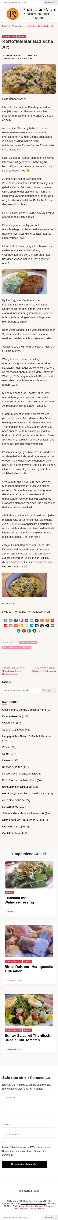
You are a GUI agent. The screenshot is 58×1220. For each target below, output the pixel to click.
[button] (55, 2)
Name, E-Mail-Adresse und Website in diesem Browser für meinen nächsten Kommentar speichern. (26, 1151)
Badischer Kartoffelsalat (16, 647)
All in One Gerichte (13, 800)
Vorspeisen (9, 36)
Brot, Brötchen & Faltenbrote (19, 780)
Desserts (7, 760)
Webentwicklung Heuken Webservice (33, 1204)
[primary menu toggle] (3, 14)
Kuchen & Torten (12, 767)
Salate (21, 36)
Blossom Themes (34, 1206)
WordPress (23, 1208)
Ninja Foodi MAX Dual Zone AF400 (23, 819)
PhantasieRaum (39, 9)
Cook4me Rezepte (13, 833)
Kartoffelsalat (28, 642)
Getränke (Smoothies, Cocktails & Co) (24, 793)
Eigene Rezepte (11, 716)
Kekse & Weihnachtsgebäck (19, 773)
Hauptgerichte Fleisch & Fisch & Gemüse (26, 736)
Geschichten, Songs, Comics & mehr (24, 709)
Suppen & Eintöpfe (13, 729)
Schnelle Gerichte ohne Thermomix (23, 813)
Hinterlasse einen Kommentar (18, 58)
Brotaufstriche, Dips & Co (17, 786)
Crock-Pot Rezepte (13, 826)
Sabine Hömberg (14, 55)
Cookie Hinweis (37, 1208)
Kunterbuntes (10, 806)
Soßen (6, 753)
